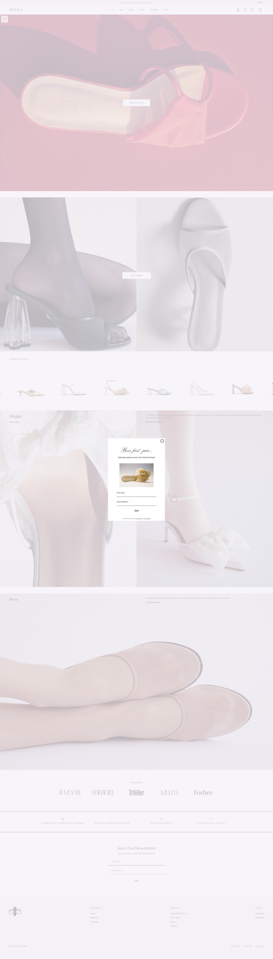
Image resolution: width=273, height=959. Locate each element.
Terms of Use (138, 518)
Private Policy (147, 518)
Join (136, 510)
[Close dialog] (162, 441)
